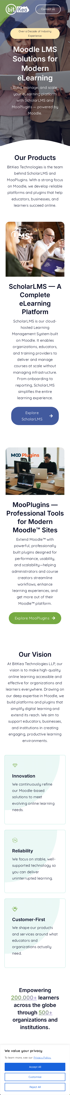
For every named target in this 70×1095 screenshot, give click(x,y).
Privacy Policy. (42, 1057)
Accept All (35, 1067)
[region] (35, 1070)
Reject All (35, 1087)
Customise (35, 1077)
